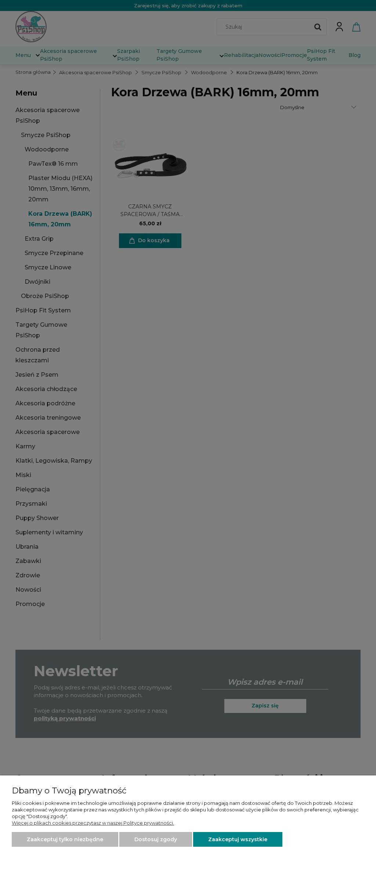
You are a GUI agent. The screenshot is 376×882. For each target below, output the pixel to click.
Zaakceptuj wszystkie (237, 839)
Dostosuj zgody (155, 839)
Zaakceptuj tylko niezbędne (65, 839)
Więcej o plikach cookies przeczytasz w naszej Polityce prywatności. (93, 823)
